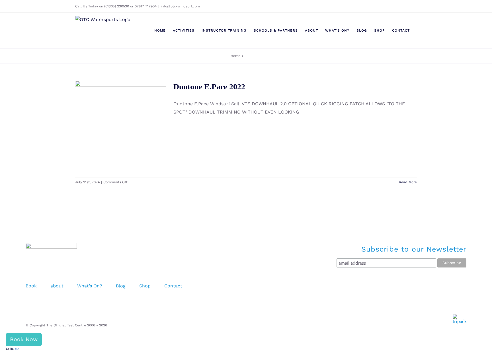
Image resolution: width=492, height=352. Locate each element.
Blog (121, 286)
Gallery (129, 119)
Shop (145, 286)
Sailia (10, 348)
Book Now (24, 339)
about (56, 286)
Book (31, 286)
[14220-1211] (120, 126)
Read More (408, 182)
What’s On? (89, 286)
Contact (173, 286)
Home (235, 56)
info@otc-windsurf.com (180, 6)
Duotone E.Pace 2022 (112, 119)
